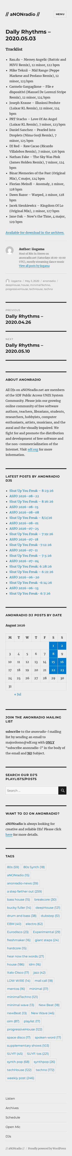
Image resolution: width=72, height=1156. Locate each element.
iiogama (16, 280)
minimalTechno (40, 284)
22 (53, 670)
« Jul (17, 694)
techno (48, 289)
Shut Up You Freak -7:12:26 (30, 545)
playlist (32, 1021)
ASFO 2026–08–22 (24, 496)
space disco (19, 1037)
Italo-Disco (18, 972)
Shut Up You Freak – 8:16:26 (31, 501)
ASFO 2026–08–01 (23, 523)
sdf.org (33, 449)
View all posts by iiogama (34, 266)
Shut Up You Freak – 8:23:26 (31, 491)
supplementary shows (28, 1045)
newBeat (17, 1013)
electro (34, 924)
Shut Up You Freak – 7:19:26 (31, 534)
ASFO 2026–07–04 (24, 561)
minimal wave (20, 1005)
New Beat (49, 1005)
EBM (14, 924)
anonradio (49, 280)
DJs (8, 1136)
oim (13, 1021)
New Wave (42, 1013)
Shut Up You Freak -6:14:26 (30, 583)
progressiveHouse (17, 289)
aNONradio (18, 875)
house (25, 284)
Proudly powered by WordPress (47, 1148)
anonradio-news (22, 883)
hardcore (16, 948)
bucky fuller (19, 908)
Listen (10, 1098)
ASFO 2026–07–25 (24, 528)
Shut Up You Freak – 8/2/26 (30, 518)
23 (62, 670)
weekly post (20, 1078)
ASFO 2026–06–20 (24, 577)
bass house (18, 899)
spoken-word (48, 1037)
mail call (44, 981)
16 (62, 662)
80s (13, 867)
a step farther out (24, 891)
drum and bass (21, 916)
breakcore (45, 899)
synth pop (18, 1062)
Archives (12, 1108)
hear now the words (25, 956)
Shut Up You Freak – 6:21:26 (31, 572)
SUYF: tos (38, 1054)
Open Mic (13, 1127)
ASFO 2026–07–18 (23, 539)
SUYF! (15, 1054)
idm (35, 964)
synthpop (44, 1062)
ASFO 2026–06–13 (23, 588)
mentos (16, 989)
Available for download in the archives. (35, 233)
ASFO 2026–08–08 (24, 512)
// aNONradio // (23, 14)
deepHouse (13, 284)
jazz (39, 972)
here (9, 834)
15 (53, 662)
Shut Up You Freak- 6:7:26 (29, 593)
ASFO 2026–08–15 (23, 507)
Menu (60, 14)
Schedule (13, 1117)
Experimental (46, 932)
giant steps (47, 940)
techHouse (36, 289)
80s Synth (34, 867)
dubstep (50, 916)
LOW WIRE (18, 981)
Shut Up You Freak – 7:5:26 (30, 556)
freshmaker (19, 940)
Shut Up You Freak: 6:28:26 (30, 566)
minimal (38, 989)
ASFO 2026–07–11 (23, 550)
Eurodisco (18, 932)
